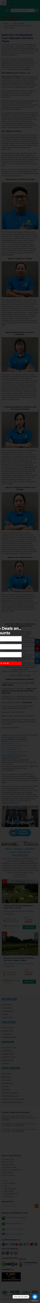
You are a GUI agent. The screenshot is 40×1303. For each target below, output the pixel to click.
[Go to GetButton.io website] (34, 1301)
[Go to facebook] (35, 1296)
